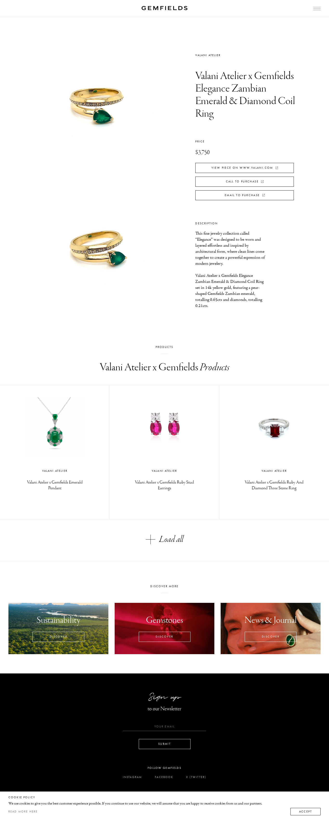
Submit (164, 743)
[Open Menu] (317, 9)
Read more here (23, 811)
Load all (171, 539)
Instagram (132, 777)
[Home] (164, 8)
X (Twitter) (196, 777)
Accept (305, 811)
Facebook (164, 777)
